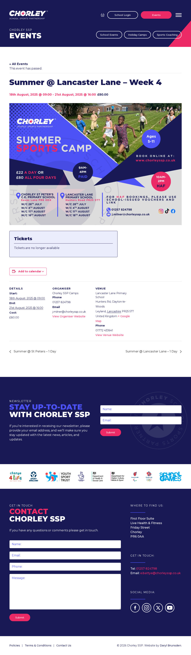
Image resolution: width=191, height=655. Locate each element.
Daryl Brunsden (170, 645)
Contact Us (63, 645)
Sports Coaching (167, 34)
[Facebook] (135, 611)
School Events (109, 34)
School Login (123, 14)
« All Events (18, 64)
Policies (14, 645)
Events (156, 14)
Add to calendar (29, 271)
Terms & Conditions (38, 645)
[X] (159, 611)
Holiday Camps (137, 34)
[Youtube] (169, 611)
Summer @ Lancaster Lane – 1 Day (152, 351)
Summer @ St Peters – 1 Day (34, 351)
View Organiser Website (68, 316)
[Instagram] (147, 611)
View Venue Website (110, 335)
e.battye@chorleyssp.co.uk (160, 573)
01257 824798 (146, 568)
